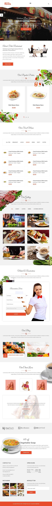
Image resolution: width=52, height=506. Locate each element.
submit (16, 314)
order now (26, 29)
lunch (22, 142)
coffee (44, 142)
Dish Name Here (14, 105)
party (38, 142)
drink (33, 142)
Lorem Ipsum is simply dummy (15, 355)
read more (8, 64)
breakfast (15, 142)
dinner (28, 142)
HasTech (37, 503)
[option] (26, 101)
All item (8, 142)
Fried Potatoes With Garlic (16, 151)
